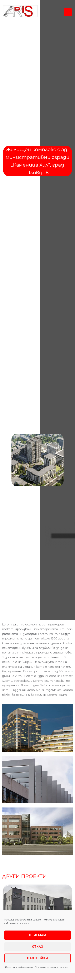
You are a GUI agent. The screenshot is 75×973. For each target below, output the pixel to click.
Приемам (37, 935)
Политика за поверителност (51, 967)
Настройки (37, 958)
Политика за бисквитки (19, 967)
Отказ (37, 947)
